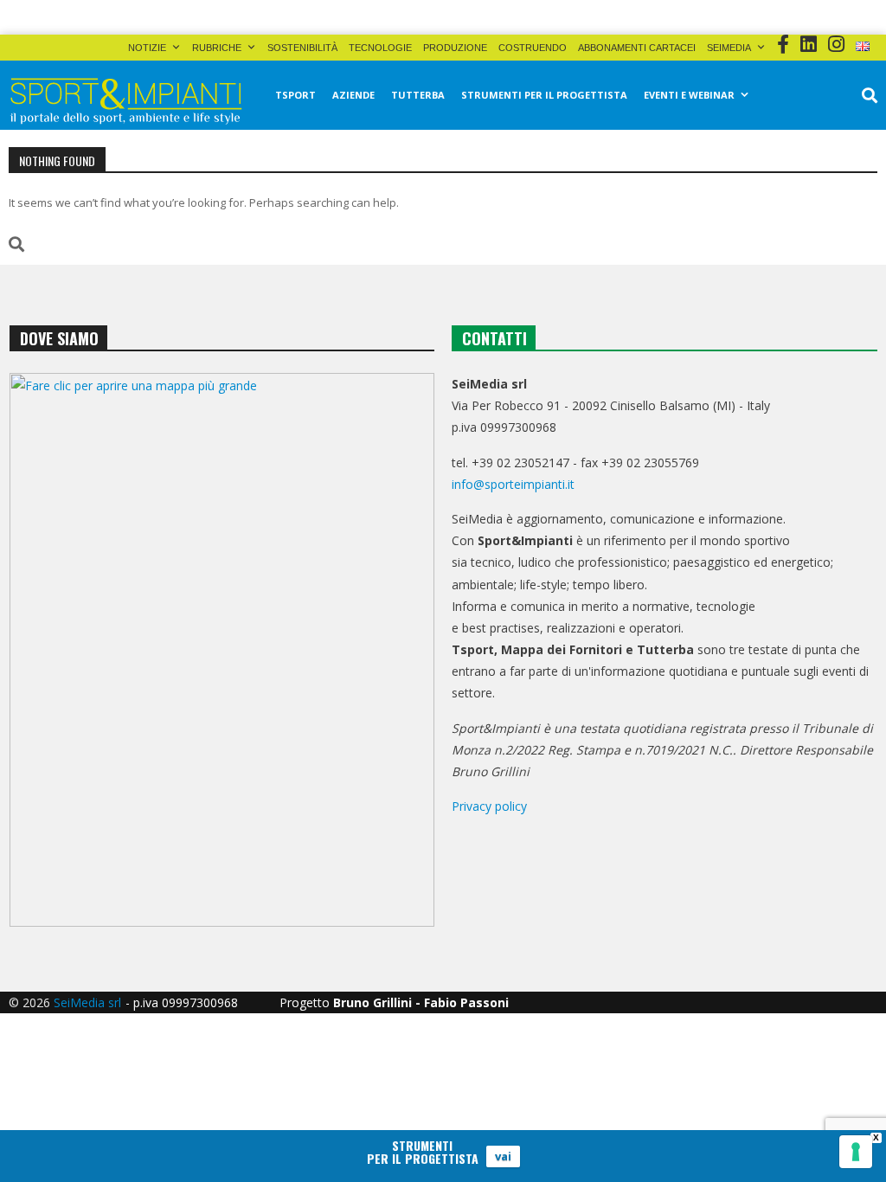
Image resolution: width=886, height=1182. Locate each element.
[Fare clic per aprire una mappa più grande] (222, 650)
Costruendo (532, 47)
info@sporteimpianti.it (513, 484)
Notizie (147, 47)
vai (503, 1156)
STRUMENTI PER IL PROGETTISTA (544, 94)
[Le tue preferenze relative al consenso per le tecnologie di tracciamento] (855, 1151)
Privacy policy (489, 806)
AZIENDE (353, 94)
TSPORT (295, 94)
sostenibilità (302, 47)
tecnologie (380, 47)
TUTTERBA (418, 94)
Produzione (455, 47)
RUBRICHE (216, 47)
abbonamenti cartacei (637, 47)
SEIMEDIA (729, 47)
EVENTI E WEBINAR (689, 94)
